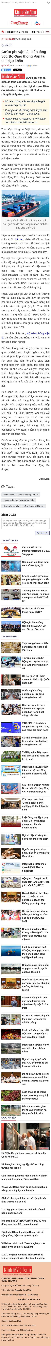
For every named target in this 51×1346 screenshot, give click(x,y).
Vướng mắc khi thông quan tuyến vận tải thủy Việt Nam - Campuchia (26, 112)
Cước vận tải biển (11, 506)
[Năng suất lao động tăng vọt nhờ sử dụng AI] (11, 566)
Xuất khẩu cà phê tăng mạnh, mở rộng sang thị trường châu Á (35, 1095)
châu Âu (18, 239)
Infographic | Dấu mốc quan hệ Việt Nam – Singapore (34, 867)
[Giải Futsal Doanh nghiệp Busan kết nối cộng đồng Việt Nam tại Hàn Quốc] (11, 788)
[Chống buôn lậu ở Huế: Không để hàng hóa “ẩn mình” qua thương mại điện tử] (11, 933)
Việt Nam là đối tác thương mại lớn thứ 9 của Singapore (36, 551)
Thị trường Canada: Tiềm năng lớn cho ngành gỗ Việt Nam (35, 647)
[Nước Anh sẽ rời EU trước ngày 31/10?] (11, 612)
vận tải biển (9, 494)
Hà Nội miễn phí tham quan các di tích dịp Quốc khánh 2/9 (35, 679)
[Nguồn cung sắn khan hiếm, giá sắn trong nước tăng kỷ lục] (11, 853)
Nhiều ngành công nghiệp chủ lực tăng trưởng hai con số (33, 694)
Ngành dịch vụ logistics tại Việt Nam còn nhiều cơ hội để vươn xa (25, 120)
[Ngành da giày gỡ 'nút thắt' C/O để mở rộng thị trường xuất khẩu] (11, 1063)
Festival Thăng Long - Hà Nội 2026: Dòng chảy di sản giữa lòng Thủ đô (35, 1033)
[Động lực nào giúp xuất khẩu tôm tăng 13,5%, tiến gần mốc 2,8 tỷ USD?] (11, 882)
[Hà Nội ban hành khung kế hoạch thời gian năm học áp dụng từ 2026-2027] (11, 915)
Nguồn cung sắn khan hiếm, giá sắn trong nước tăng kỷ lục (35, 852)
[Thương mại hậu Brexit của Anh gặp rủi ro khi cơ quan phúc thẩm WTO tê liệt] (11, 594)
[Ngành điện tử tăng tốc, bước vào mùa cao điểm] (11, 839)
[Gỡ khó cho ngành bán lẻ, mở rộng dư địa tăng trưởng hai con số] (11, 741)
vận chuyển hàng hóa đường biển (19, 500)
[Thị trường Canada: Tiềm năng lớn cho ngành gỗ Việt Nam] (11, 647)
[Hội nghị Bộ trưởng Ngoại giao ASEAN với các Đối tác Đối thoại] (11, 626)
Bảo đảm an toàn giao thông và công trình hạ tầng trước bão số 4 (34, 1110)
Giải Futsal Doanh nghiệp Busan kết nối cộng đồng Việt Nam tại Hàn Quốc (35, 788)
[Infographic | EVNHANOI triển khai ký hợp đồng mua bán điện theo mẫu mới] (11, 770)
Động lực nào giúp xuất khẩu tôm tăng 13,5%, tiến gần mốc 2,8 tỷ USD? (36, 882)
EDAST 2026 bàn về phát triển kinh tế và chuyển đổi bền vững (35, 1019)
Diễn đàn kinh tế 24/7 (17, 32)
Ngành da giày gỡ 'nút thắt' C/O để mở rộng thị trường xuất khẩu (35, 1062)
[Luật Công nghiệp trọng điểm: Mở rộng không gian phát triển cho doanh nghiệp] (11, 821)
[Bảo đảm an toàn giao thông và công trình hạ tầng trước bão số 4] (11, 1110)
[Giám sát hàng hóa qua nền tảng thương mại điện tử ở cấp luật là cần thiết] (11, 1001)
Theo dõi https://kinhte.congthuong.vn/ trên (31, 65)
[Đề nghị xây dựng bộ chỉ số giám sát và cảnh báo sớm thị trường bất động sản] (11, 1077)
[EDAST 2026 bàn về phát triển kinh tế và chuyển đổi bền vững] (11, 1019)
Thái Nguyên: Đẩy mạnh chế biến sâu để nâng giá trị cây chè (35, 755)
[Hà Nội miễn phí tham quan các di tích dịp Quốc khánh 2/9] (11, 679)
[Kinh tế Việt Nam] (25, 13)
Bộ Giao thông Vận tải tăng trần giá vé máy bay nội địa (25, 103)
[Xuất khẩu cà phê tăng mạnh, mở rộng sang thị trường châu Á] (11, 1095)
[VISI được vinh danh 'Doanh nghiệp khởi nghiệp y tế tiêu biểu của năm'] (11, 803)
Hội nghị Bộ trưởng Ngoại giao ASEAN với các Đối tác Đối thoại (34, 626)
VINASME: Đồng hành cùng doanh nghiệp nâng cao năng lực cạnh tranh (35, 726)
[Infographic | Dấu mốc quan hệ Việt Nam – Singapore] (11, 867)
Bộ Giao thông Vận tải (28, 494)
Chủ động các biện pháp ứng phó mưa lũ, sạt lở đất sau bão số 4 (35, 968)
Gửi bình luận (42, 533)
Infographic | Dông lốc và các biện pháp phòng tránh (35, 1048)
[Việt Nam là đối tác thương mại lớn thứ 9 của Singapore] (11, 551)
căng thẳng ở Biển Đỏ (33, 506)
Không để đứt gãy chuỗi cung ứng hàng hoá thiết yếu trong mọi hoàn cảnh (35, 579)
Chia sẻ (8, 70)
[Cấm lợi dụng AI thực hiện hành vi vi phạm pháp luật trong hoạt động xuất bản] (11, 709)
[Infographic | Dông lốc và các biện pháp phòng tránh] (11, 1048)
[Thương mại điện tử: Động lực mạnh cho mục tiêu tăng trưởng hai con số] (11, 662)
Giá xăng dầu (24, 39)
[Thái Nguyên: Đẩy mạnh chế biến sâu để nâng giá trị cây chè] (11, 756)
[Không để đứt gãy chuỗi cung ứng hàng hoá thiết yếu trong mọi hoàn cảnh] (11, 580)
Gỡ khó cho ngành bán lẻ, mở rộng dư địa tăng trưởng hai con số (34, 741)
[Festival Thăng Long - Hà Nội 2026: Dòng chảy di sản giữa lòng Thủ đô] (11, 1034)
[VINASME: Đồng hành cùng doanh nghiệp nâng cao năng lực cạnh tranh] (11, 727)
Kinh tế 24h (37, 32)
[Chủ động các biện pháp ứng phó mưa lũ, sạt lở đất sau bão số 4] (11, 969)
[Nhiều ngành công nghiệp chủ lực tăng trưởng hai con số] (11, 694)
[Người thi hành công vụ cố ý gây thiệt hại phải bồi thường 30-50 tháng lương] (11, 983)
